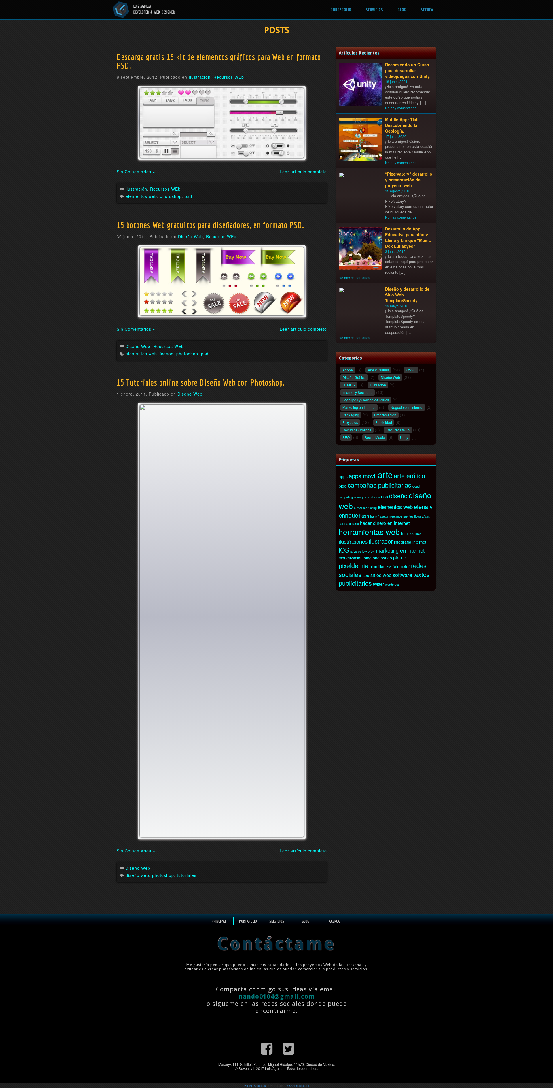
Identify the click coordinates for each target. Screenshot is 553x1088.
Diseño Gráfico (354, 377)
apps (343, 476)
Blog (402, 9)
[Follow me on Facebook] (266, 1048)
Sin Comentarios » (136, 171)
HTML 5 (348, 384)
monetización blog (355, 558)
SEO (346, 437)
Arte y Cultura (378, 369)
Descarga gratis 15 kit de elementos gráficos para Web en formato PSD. (219, 61)
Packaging (350, 414)
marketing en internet (400, 550)
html (404, 533)
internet (419, 542)
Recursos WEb (228, 77)
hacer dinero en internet (385, 522)
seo (366, 575)
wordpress (392, 584)
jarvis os (355, 551)
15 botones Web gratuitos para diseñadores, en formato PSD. (210, 225)
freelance (395, 516)
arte (385, 474)
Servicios (374, 9)
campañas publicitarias (379, 484)
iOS (344, 549)
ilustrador (381, 541)
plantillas (377, 566)
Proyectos (350, 422)
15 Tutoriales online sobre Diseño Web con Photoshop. (201, 382)
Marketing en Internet (359, 407)
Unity (404, 437)
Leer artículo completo (303, 171)
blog (342, 486)
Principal (219, 921)
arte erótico (409, 475)
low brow (368, 551)
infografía (402, 542)
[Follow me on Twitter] (288, 1048)
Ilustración (200, 77)
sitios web (380, 575)
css (384, 496)
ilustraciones (353, 541)
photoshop (171, 196)
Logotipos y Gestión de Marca (365, 399)
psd (188, 196)
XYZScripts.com (297, 1085)
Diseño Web (190, 236)
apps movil (363, 475)
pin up (399, 557)
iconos (166, 353)
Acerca (427, 9)
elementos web (141, 196)
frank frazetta (379, 516)
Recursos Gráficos (356, 429)
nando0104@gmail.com (276, 996)
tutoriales (186, 875)
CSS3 (411, 369)
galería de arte (349, 523)
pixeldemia (353, 565)
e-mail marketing (365, 508)
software (402, 574)
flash (364, 515)
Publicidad (383, 422)
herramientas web (369, 531)
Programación (385, 414)
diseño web (137, 875)
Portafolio (341, 9)
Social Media (375, 437)
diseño (398, 495)
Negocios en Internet (407, 407)
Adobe (347, 369)
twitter (378, 584)
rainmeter (401, 566)
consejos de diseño (367, 497)
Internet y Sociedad (357, 392)
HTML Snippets (255, 1085)
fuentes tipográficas (416, 516)
